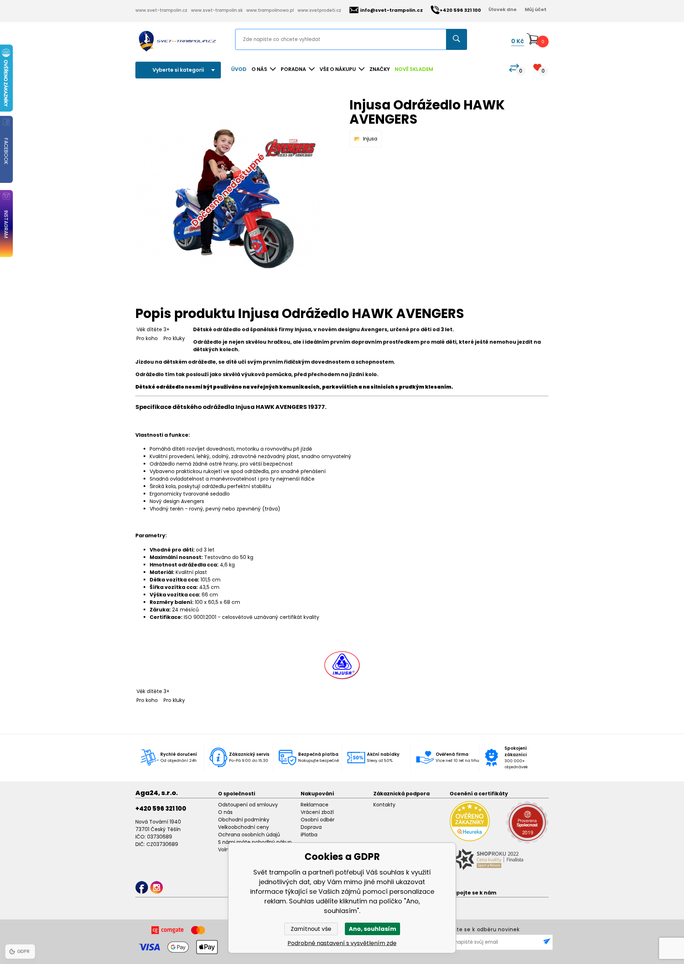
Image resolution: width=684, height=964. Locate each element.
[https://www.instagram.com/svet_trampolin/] (156, 887)
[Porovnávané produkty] (514, 67)
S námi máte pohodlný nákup (255, 842)
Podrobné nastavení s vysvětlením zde (342, 943)
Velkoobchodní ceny (243, 827)
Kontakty (384, 804)
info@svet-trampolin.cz (391, 10)
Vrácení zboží (317, 812)
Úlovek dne (502, 9)
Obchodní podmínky (243, 819)
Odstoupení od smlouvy (248, 804)
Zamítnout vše (311, 929)
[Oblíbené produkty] (537, 67)
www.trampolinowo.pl (270, 10)
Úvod (239, 69)
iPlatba (309, 834)
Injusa (370, 138)
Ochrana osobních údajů (249, 834)
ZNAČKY (379, 69)
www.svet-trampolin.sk (217, 10)
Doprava (311, 827)
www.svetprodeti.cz (319, 10)
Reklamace (314, 804)
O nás (225, 812)
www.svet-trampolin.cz (161, 10)
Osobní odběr (318, 819)
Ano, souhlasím (372, 929)
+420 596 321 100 (160, 808)
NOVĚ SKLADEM (414, 69)
